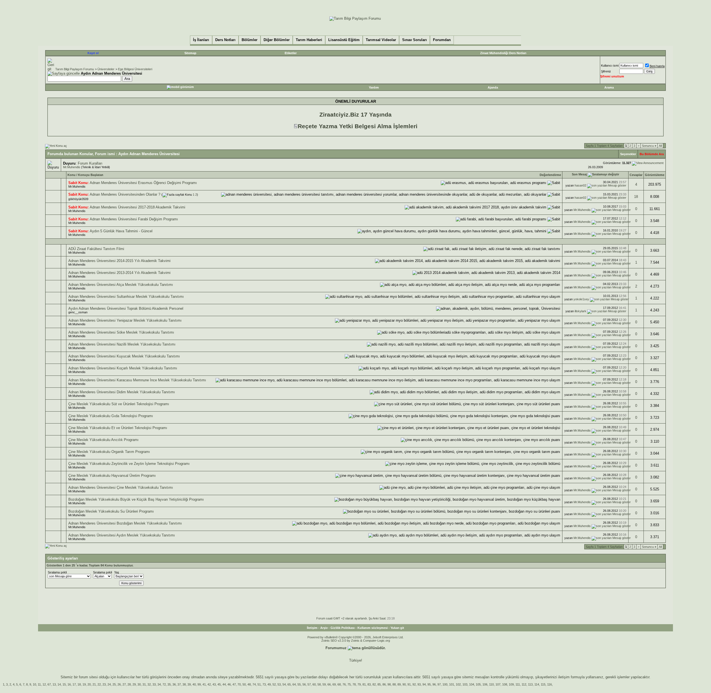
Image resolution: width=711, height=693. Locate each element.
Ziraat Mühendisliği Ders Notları (503, 53)
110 (491, 684)
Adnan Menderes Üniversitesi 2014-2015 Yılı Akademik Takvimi (119, 261)
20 (89, 684)
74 (254, 684)
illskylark (580, 311)
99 (199, 684)
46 (229, 684)
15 (64, 684)
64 (294, 684)
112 (524, 684)
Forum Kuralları (90, 163)
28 (129, 684)
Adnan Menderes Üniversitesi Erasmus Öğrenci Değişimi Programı (143, 183)
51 (259, 684)
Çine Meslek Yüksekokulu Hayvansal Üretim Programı (112, 475)
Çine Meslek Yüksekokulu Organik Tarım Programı (109, 452)
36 (174, 684)
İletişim (312, 627)
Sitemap (190, 53)
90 (404, 684)
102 (458, 684)
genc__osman (77, 312)
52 (274, 684)
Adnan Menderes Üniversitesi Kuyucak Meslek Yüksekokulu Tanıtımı (124, 356)
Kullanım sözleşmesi (372, 627)
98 (389, 684)
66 (329, 684)
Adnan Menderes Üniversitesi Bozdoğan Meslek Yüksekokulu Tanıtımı (125, 523)
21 (94, 684)
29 (134, 684)
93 (419, 684)
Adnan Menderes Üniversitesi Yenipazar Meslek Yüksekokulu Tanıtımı (125, 320)
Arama (609, 87)
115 (543, 684)
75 (349, 684)
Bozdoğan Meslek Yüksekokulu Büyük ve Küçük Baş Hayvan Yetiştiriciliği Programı (136, 499)
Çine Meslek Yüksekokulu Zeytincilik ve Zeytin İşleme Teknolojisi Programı (129, 464)
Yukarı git (397, 627)
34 (159, 684)
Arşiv (324, 627)
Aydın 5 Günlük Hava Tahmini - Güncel (121, 231)
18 (636, 197)
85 (379, 684)
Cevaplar (636, 175)
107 (497, 684)
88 (394, 684)
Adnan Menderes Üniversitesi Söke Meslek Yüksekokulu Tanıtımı (121, 332)
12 (44, 684)
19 (84, 684)
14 (59, 684)
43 (214, 684)
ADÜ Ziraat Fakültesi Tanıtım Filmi (96, 249)
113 (530, 684)
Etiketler (291, 53)
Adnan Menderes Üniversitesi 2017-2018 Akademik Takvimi (137, 207)
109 (511, 684)
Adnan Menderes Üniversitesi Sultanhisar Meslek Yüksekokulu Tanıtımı (126, 296)
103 (464, 684)
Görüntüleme (654, 175)
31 (144, 684)
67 (49, 684)
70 (239, 684)
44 (224, 684)
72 (164, 684)
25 (114, 684)
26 (119, 684)
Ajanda (493, 87)
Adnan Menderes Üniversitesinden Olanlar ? (125, 194)
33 (154, 684)
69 (334, 684)
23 (104, 684)
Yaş (116, 572)
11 (39, 684)
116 (549, 684)
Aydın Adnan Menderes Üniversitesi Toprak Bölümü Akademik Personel (125, 308)
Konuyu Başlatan (90, 175)
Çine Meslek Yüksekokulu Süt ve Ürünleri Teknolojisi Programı (118, 404)
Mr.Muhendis (71, 167)
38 (184, 684)
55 (299, 684)
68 (339, 684)
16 (69, 684)
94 (424, 684)
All (660, 145)
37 (179, 684)
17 (74, 684)
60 (314, 684)
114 (536, 684)
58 (319, 684)
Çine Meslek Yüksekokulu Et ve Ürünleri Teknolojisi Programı (117, 428)
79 (359, 684)
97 (439, 684)
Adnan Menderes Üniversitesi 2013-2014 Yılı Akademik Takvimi (119, 273)
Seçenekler (628, 154)
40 (194, 684)
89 (399, 684)
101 (451, 684)
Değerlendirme (550, 175)
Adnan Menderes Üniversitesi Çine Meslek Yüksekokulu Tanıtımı (120, 487)
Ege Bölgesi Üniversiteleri (135, 69)
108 (504, 684)
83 (369, 684)
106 (484, 684)
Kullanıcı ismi (610, 65)
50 (244, 684)
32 (149, 684)
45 (219, 684)
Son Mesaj (579, 174)
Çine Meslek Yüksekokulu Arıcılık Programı (103, 440)
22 (99, 684)
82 (374, 684)
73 (264, 684)
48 (249, 684)
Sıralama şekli (57, 572)
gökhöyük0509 (78, 199)
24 (109, 684)
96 (434, 684)
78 (354, 684)
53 (279, 684)
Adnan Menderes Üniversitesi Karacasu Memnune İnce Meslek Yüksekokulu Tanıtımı (137, 380)
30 (139, 684)
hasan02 (580, 185)
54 (284, 684)
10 (34, 684)
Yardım (374, 87)
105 (478, 684)
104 (471, 684)
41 (204, 684)
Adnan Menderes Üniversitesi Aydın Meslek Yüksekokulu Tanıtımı (121, 535)
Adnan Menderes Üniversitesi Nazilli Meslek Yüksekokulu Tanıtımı (122, 344)
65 (289, 684)
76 (344, 684)
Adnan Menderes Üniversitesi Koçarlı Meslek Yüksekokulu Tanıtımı (122, 368)
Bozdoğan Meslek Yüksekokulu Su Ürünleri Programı (111, 511)
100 (444, 684)
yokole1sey (581, 299)
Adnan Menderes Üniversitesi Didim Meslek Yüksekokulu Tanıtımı (121, 392)
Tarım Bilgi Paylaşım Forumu (74, 69)
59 (324, 684)
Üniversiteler (105, 69)
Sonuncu (649, 145)
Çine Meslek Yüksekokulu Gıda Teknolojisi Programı (110, 416)
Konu (71, 175)
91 (409, 684)
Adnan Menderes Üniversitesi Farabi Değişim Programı (134, 219)
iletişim (564, 677)
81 (364, 684)
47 (234, 684)
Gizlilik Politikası (343, 627)
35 (169, 684)
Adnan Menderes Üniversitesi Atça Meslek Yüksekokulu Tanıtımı (120, 285)
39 (189, 684)
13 (54, 684)
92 (414, 684)
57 (309, 684)
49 (269, 684)
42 (209, 684)
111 (517, 684)
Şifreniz (606, 71)
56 (304, 684)
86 (384, 684)
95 (429, 684)
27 (124, 684)
